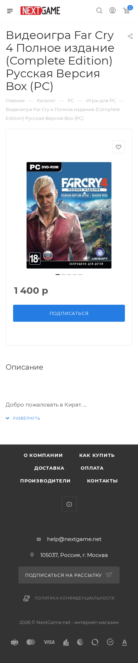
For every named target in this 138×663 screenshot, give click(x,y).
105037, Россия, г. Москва (74, 555)
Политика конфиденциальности (75, 598)
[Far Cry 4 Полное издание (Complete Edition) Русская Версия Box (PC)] (69, 215)
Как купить (97, 455)
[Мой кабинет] (112, 11)
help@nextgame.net (74, 539)
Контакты (102, 481)
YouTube (69, 504)
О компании (43, 455)
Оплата (92, 468)
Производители (45, 481)
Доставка (49, 468)
